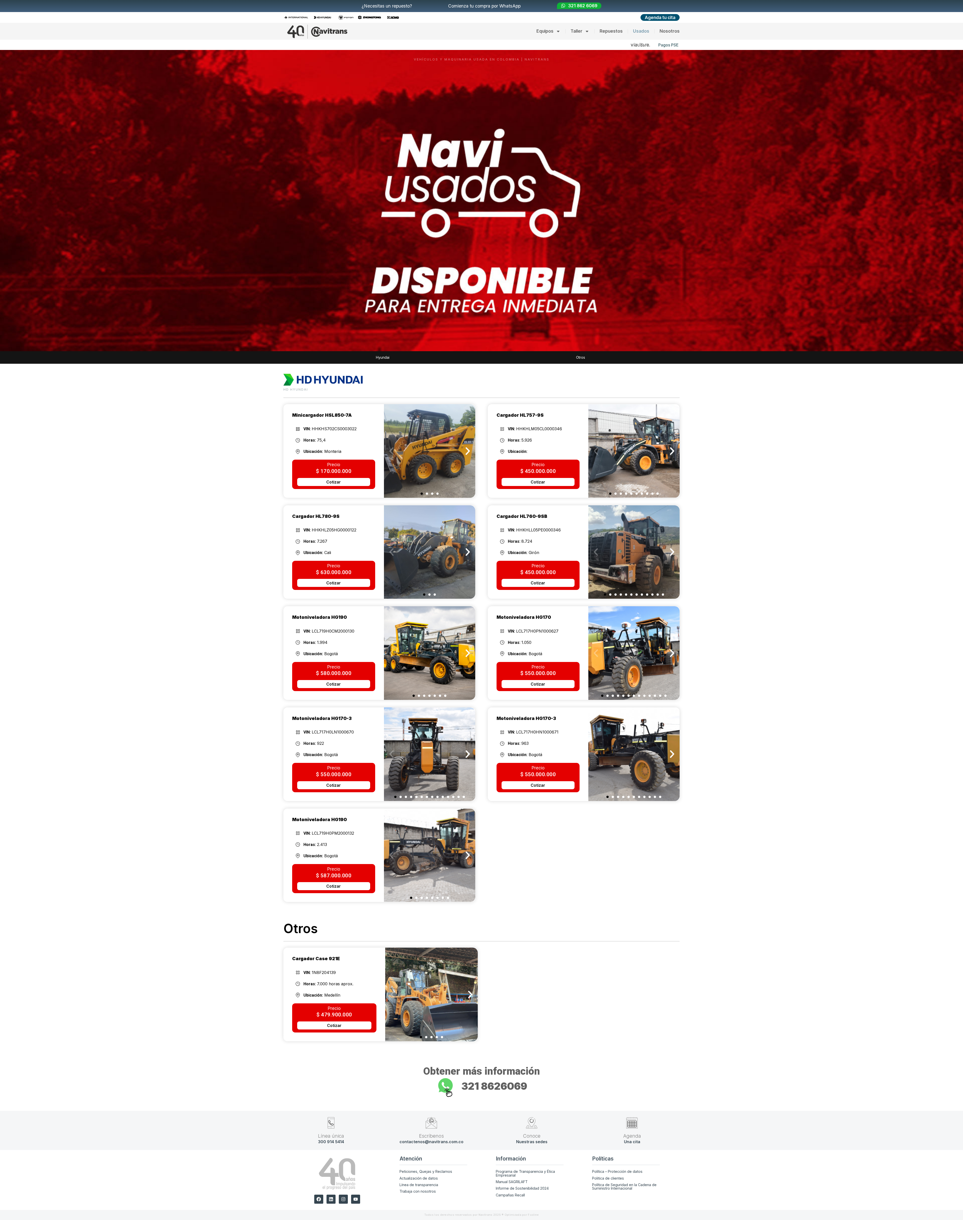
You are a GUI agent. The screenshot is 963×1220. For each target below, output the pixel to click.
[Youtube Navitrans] (355, 1199)
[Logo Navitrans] (317, 31)
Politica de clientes (608, 1178)
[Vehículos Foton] (347, 17)
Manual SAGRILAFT (512, 1182)
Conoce (531, 1136)
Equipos (544, 31)
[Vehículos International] (297, 17)
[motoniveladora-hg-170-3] (429, 754)
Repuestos (611, 31)
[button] (391, 451)
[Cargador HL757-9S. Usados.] (634, 451)
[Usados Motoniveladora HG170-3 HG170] (634, 653)
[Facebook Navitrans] (318, 1199)
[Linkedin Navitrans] (331, 1199)
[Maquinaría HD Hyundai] (324, 17)
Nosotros (670, 31)
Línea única (331, 1136)
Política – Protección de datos (617, 1171)
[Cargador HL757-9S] (431, 994)
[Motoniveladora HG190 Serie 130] (429, 653)
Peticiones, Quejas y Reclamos (425, 1171)
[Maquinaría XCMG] (394, 17)
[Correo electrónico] (431, 1123)
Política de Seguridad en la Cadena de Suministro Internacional (624, 1186)
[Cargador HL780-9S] (429, 552)
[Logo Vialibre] (640, 45)
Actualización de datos (418, 1178)
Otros (580, 357)
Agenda (632, 1136)
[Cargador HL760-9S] (634, 552)
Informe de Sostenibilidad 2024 (522, 1188)
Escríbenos (431, 1136)
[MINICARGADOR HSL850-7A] (429, 451)
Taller (576, 31)
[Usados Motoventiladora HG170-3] (634, 754)
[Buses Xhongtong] (371, 17)
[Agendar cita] (632, 1123)
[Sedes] (531, 1123)
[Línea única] (331, 1123)
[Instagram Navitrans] (343, 1199)
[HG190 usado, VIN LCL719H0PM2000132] (429, 855)
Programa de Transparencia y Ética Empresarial (525, 1173)
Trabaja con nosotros (417, 1191)
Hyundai (382, 357)
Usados (641, 31)
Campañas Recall (510, 1195)
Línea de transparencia (418, 1185)
